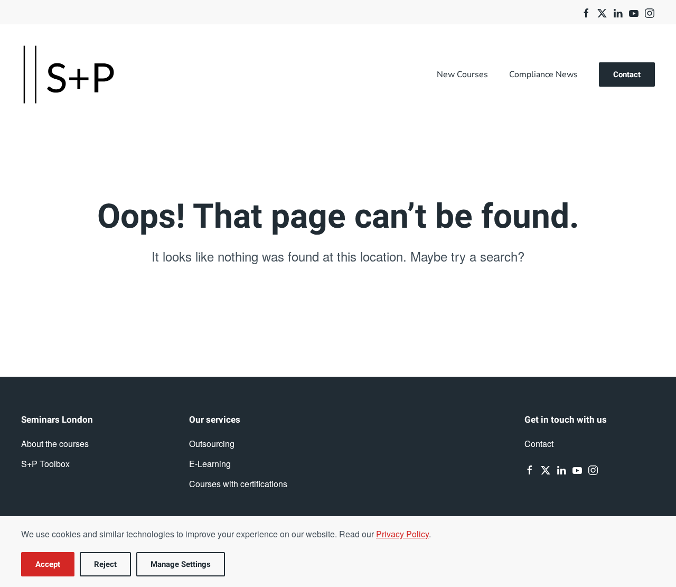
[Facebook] (586, 11)
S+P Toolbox (45, 464)
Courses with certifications (238, 484)
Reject (105, 564)
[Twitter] (602, 11)
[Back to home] (68, 74)
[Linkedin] (618, 11)
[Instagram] (649, 11)
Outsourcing (211, 443)
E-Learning (210, 464)
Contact (627, 74)
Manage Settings (181, 564)
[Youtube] (633, 11)
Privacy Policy (402, 534)
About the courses (55, 443)
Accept (47, 564)
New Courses (462, 74)
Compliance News (543, 74)
